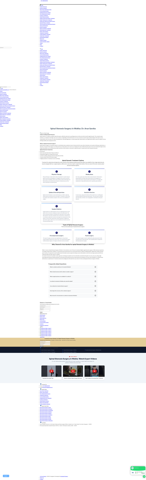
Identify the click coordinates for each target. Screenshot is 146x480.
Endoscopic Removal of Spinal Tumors (47, 21)
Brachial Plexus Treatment (45, 66)
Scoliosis (41, 323)
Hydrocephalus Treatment (45, 34)
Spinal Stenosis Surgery (44, 16)
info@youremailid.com (4, 89)
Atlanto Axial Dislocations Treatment (47, 18)
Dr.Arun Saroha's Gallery (45, 41)
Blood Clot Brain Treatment (45, 28)
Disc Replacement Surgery (45, 14)
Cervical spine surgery (44, 322)
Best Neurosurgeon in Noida (45, 419)
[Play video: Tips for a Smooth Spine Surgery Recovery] (73, 371)
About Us (42, 477)
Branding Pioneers (64, 476)
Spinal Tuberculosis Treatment (46, 19)
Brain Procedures (43, 27)
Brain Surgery (42, 75)
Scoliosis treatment (44, 399)
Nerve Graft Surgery (44, 25)
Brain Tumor (42, 316)
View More (42, 336)
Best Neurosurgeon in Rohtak (46, 411)
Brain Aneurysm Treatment (45, 30)
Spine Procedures (43, 8)
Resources (42, 38)
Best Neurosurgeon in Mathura (46, 414)
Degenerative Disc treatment (45, 398)
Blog (41, 44)
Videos (41, 43)
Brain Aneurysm (43, 318)
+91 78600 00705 (44, 0)
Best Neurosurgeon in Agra (45, 416)
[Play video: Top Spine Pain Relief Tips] (51, 371)
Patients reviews (43, 40)
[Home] (41, 5)
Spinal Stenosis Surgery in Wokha (70, 352)
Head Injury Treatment (44, 35)
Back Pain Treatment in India (45, 9)
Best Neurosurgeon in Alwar (45, 417)
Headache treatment (44, 395)
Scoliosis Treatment (44, 15)
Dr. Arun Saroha (3, 92)
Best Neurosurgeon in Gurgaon (46, 408)
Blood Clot (42, 319)
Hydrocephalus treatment (45, 404)
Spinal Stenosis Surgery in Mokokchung (93, 350)
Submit (41, 312)
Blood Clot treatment (44, 402)
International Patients (44, 37)
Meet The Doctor (43, 6)
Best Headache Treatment (5, 118)
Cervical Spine (43, 320)
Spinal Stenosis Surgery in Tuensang (48, 352)
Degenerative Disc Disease (45, 12)
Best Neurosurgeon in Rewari (45, 413)
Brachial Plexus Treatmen (45, 22)
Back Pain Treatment (44, 53)
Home (1, 91)
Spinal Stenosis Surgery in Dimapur (48, 350)
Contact (41, 46)
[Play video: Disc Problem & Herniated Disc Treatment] (95, 371)
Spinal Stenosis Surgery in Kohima (70, 350)
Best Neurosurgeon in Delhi (45, 407)
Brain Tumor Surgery (44, 31)
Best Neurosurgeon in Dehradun (46, 420)
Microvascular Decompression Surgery (47, 24)
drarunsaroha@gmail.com (47, 387)
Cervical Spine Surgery (44, 11)
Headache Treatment (44, 32)
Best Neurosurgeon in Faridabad (46, 410)
